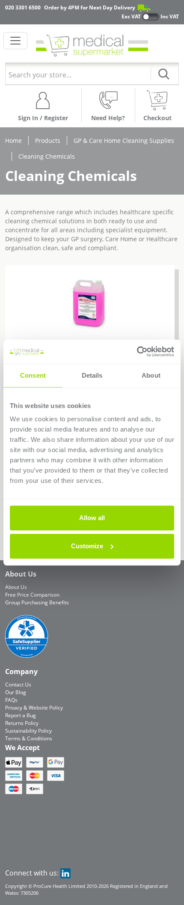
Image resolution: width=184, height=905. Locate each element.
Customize (87, 546)
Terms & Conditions (28, 738)
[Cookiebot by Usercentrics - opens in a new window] (136, 351)
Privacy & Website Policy (34, 707)
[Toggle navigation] (15, 40)
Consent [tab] (33, 375)
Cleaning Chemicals (46, 156)
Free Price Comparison (32, 594)
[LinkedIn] (65, 873)
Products (47, 140)
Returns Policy (22, 723)
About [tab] (151, 375)
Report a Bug (20, 715)
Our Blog (15, 692)
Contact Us (18, 684)
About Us (16, 587)
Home (13, 140)
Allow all (92, 517)
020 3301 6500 (23, 7)
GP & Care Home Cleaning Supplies (124, 140)
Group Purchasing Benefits (37, 602)
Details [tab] (92, 375)
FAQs (11, 700)
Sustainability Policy (28, 730)
